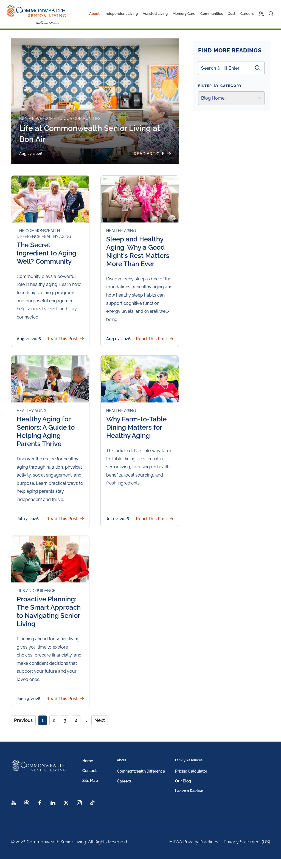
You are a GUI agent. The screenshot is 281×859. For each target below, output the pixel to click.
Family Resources (189, 760)
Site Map (90, 780)
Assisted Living (155, 14)
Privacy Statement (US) (247, 841)
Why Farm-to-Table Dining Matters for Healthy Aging (136, 427)
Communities (211, 14)
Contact (89, 770)
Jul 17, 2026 (28, 518)
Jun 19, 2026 (28, 698)
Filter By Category (220, 86)
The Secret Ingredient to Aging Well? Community (46, 253)
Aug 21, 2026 (29, 338)
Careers (247, 14)
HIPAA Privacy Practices (193, 841)
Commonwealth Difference (141, 771)
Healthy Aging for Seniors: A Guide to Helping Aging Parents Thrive (46, 431)
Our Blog (183, 781)
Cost (231, 14)
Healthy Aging (56, 236)
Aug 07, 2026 (118, 338)
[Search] (257, 68)
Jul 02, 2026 (117, 518)
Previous (23, 720)
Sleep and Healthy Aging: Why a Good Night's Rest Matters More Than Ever (137, 251)
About (121, 760)
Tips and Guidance (36, 590)
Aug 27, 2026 (31, 153)
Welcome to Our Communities (68, 118)
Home (87, 761)
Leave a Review (189, 791)
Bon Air (27, 118)
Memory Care (184, 14)
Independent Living (121, 14)
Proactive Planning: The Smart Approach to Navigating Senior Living (49, 611)
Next (99, 720)
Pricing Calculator (191, 771)
